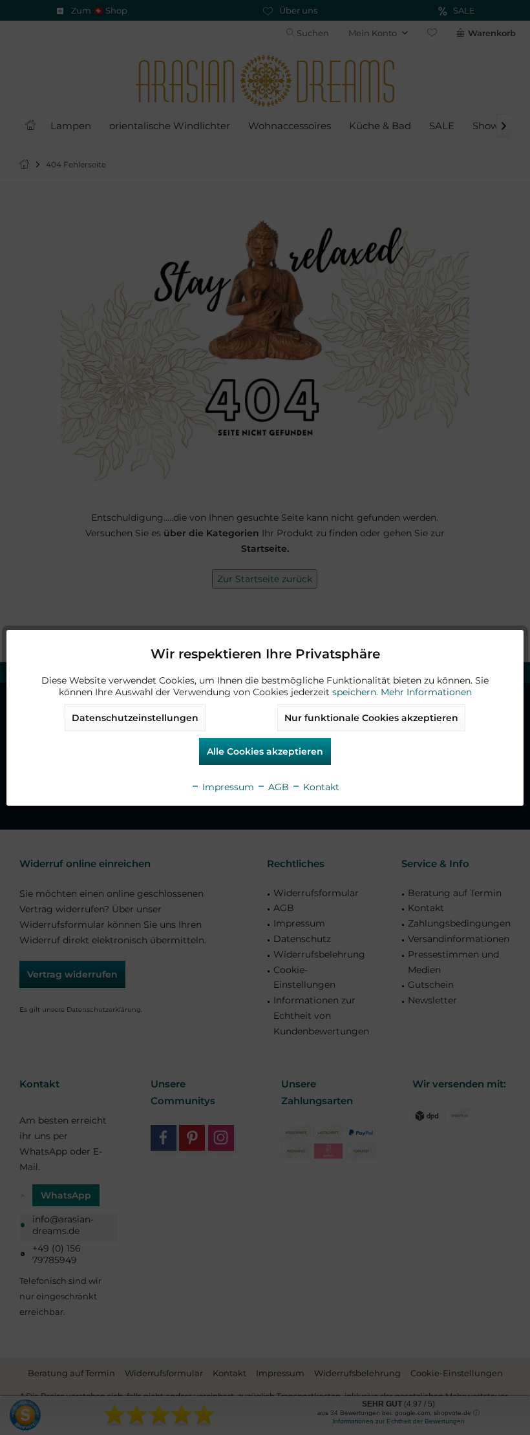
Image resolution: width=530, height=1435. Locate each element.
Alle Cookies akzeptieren (265, 751)
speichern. (356, 692)
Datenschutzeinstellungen (135, 718)
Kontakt (320, 787)
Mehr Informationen (426, 692)
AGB (277, 787)
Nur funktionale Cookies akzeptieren (371, 718)
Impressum (227, 787)
